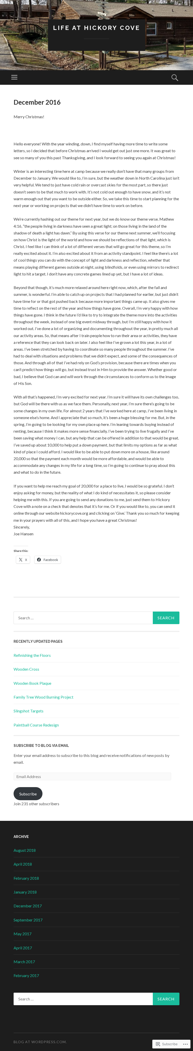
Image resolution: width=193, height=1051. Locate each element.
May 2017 (22, 933)
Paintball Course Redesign (36, 724)
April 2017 (23, 947)
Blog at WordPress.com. (40, 1042)
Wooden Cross (26, 669)
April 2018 (23, 864)
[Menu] (14, 77)
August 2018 (25, 850)
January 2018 (25, 892)
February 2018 (26, 878)
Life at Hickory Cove (96, 27)
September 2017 (28, 919)
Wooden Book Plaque (32, 683)
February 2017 (26, 975)
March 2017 (24, 961)
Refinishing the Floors (32, 655)
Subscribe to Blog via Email (41, 746)
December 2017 (28, 905)
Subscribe (28, 793)
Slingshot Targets (28, 710)
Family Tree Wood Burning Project (43, 697)
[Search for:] (96, 618)
